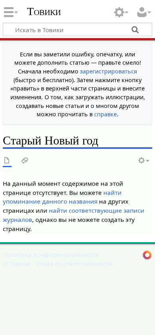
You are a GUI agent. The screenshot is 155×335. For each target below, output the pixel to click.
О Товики (16, 264)
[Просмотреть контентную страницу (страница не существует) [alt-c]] (7, 161)
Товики (44, 11)
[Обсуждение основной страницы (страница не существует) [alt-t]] (25, 161)
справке (105, 114)
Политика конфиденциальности (51, 254)
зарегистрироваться (108, 71)
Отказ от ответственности (74, 264)
